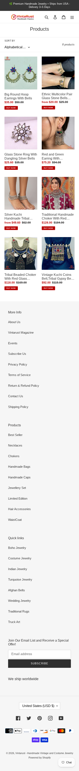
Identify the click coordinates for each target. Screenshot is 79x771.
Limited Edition (17, 498)
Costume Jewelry (19, 558)
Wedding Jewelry (19, 600)
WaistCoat (15, 519)
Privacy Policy (17, 364)
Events (12, 343)
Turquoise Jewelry (20, 579)
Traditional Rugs (18, 611)
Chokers (13, 456)
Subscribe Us (17, 353)
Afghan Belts (16, 590)
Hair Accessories (19, 509)
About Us (14, 322)
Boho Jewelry (17, 547)
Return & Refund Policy (23, 385)
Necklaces (15, 445)
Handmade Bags (19, 466)
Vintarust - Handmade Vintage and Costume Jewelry (44, 753)
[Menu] (72, 17)
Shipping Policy (18, 407)
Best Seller (15, 435)
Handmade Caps (19, 477)
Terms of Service (19, 375)
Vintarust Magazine (21, 332)
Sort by (9, 40)
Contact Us (15, 396)
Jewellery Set (17, 487)
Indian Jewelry (17, 569)
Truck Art (14, 622)
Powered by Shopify (40, 757)
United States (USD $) (38, 706)
